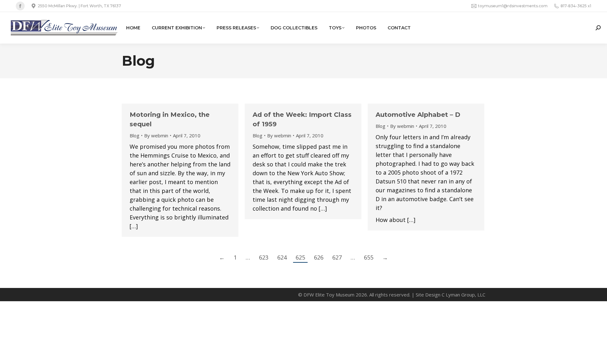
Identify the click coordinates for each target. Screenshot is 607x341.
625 (300, 257)
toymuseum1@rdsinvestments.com (513, 5)
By (156, 135)
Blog (134, 135)
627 (337, 257)
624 (282, 257)
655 (368, 257)
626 (318, 257)
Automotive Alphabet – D (418, 114)
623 (263, 257)
